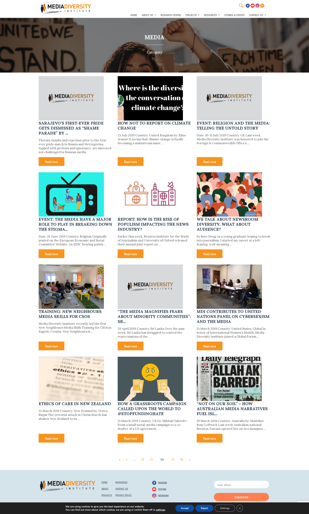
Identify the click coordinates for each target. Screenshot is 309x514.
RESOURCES (211, 14)
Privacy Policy (124, 494)
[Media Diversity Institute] (67, 486)
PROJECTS (191, 14)
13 (151, 459)
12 (142, 459)
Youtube (162, 488)
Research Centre (171, 14)
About (105, 488)
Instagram (163, 495)
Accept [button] (185, 508)
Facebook (162, 482)
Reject (204, 508)
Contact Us (256, 14)
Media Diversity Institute (66, 9)
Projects (107, 494)
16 (181, 459)
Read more (51, 161)
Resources (121, 482)
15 (172, 459)
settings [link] (160, 509)
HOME (134, 14)
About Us (148, 14)
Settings (225, 508)
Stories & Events (234, 14)
